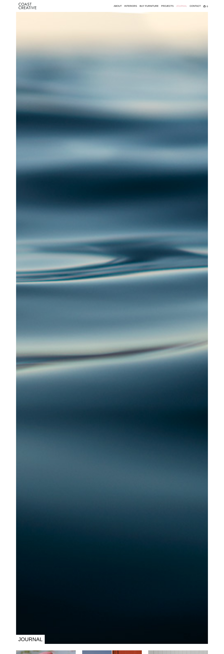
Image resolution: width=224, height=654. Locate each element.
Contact (195, 6)
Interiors (130, 6)
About (118, 6)
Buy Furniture (149, 6)
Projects (167, 6)
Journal (181, 6)
